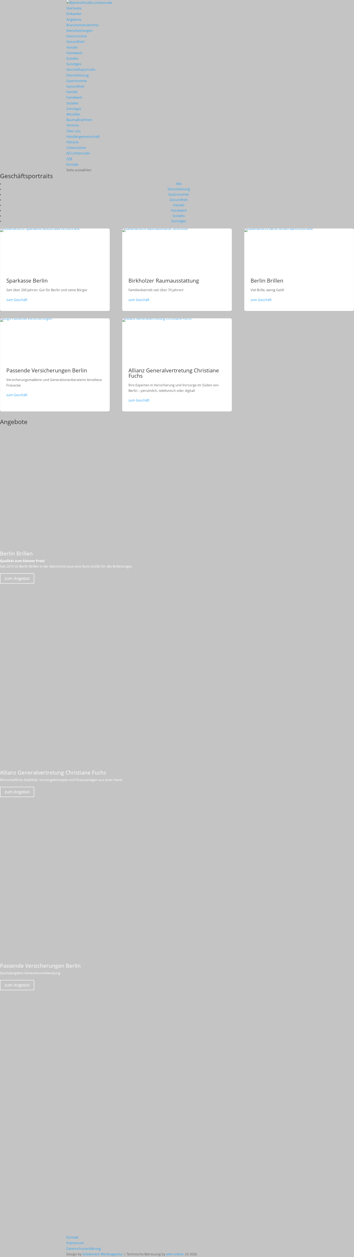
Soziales (72, 58)
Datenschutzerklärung (83, 1248)
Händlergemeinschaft (83, 136)
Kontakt (72, 164)
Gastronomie (76, 36)
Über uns (73, 131)
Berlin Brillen (299, 270)
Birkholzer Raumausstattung (177, 270)
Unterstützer (76, 147)
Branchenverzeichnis (82, 25)
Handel (71, 47)
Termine (72, 125)
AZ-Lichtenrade (78, 153)
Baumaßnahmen (79, 119)
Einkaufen (74, 13)
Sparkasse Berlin (55, 270)
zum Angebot (17, 578)
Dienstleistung (77, 75)
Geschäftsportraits (80, 69)
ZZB (69, 159)
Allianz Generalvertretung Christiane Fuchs (177, 365)
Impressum (75, 1243)
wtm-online (175, 1254)
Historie (72, 142)
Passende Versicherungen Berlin (55, 365)
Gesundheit (75, 41)
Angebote (73, 19)
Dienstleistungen (79, 30)
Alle (179, 183)
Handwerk (74, 53)
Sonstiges (73, 64)
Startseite (73, 8)
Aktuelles (73, 114)
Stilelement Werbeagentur (102, 1254)
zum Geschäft (16, 300)
